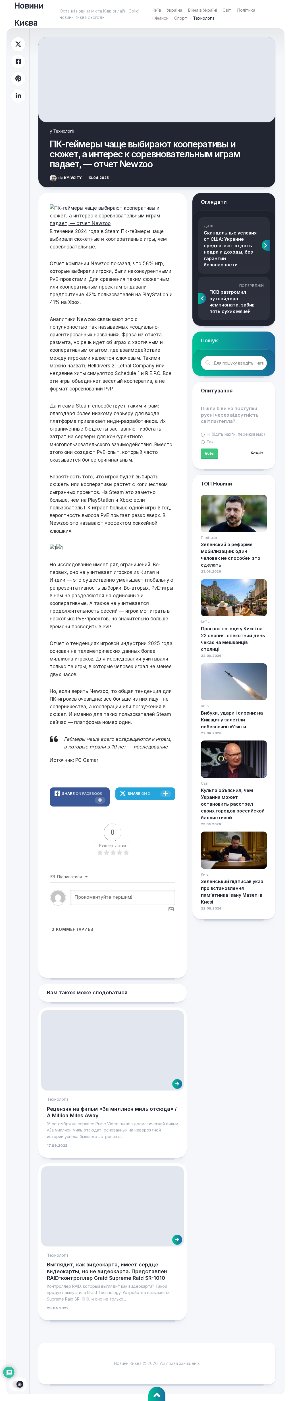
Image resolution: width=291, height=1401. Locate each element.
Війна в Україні (202, 10)
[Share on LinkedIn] (18, 96)
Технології (203, 18)
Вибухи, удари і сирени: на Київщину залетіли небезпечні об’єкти (232, 719)
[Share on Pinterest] (18, 78)
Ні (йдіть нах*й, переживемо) (235, 434)
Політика (246, 10)
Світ (227, 10)
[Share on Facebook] (18, 61)
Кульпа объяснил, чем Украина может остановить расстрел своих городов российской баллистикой (233, 803)
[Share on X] (18, 44)
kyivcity (70, 178)
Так (209, 441)
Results (257, 453)
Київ (156, 10)
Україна (174, 10)
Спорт (180, 18)
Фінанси (160, 18)
